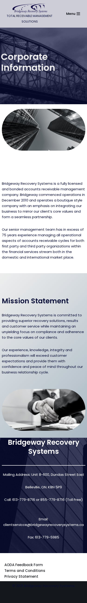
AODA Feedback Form (23, 564)
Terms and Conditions (24, 570)
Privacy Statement (21, 576)
